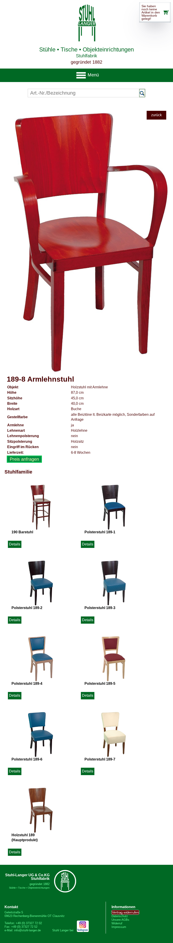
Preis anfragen (24, 459)
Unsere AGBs (120, 919)
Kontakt (11, 907)
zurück (156, 115)
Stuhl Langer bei (63, 930)
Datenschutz (120, 916)
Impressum (119, 927)
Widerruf (117, 923)
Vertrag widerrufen (125, 912)
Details (14, 544)
